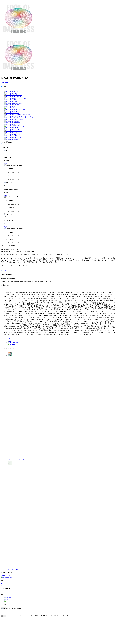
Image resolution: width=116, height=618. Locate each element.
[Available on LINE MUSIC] (13, 96)
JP (1, 583)
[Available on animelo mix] (12, 122)
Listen (5, 86)
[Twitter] (9, 341)
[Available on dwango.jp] (11, 121)
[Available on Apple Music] (12, 91)
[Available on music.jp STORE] (13, 119)
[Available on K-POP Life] (12, 124)
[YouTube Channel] (14, 342)
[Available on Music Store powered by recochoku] (19, 118)
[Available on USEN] (10, 136)
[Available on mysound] (11, 129)
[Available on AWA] (10, 100)
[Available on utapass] (11, 132)
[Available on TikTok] (11, 139)
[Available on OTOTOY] (12, 127)
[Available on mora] (10, 106)
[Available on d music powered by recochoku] (17, 116)
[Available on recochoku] (11, 104)
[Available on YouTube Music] (13, 95)
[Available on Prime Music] (12, 108)
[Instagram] (11, 344)
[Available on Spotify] (11, 93)
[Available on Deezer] (10, 111)
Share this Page (5, 575)
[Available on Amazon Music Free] (14, 109)
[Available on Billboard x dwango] (14, 126)
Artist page (7, 338)
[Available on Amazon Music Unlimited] (16, 98)
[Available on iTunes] (10, 101)
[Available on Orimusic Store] (13, 131)
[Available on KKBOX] (11, 113)
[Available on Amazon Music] (13, 103)
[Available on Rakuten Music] (13, 134)
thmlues (4, 82)
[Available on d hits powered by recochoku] (17, 114)
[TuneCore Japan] (6, 577)
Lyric (5, 163)
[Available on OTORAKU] (12, 137)
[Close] (1, 585)
